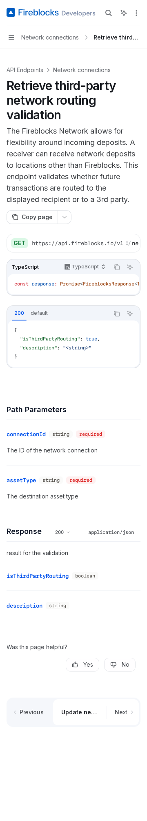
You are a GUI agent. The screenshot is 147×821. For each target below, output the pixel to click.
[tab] (19, 313)
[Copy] (131, 243)
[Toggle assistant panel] (123, 13)
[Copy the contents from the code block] (116, 267)
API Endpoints (25, 69)
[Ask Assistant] (130, 267)
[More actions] (136, 13)
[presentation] (84, 243)
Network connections (82, 69)
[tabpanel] (73, 343)
